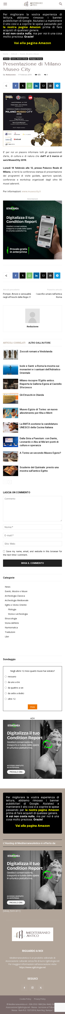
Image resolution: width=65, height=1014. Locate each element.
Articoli (14, 54)
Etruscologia (11, 618)
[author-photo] (32, 316)
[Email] (43, 86)
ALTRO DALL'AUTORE (39, 342)
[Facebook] (16, 86)
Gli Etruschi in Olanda (32, 394)
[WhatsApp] (29, 86)
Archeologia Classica (15, 595)
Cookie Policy (25, 999)
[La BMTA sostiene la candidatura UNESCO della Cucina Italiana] (10, 427)
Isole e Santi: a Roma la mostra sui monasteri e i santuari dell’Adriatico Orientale (40, 369)
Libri (7, 636)
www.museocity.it (31, 191)
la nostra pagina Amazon (22, 27)
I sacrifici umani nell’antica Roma (49, 295)
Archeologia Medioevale (16, 600)
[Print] (50, 86)
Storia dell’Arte (12, 623)
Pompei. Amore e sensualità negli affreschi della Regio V (17, 295)
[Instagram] (32, 988)
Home (5, 54)
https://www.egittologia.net (32, 967)
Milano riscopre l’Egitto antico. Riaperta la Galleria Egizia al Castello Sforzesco (41, 384)
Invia (32, 706)
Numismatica (11, 627)
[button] (5, 4)
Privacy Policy (40, 999)
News (7, 586)
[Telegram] (57, 86)
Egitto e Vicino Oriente (16, 604)
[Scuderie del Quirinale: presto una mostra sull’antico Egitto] (10, 471)
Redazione (11, 74)
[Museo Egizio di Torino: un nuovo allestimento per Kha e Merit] (10, 413)
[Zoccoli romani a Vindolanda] (10, 355)
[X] (23, 86)
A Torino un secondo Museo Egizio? (40, 452)
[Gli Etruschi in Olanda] (10, 398)
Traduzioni (10, 632)
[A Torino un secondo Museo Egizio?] (10, 456)
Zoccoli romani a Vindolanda (36, 351)
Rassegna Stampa (36, 59)
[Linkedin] (36, 86)
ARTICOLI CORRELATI (14, 342)
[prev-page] (5, 482)
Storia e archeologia (18, 613)
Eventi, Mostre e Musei (29, 54)
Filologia (12, 609)
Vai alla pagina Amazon (32, 43)
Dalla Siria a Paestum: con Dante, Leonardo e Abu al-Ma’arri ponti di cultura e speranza (39, 442)
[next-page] (10, 482)
